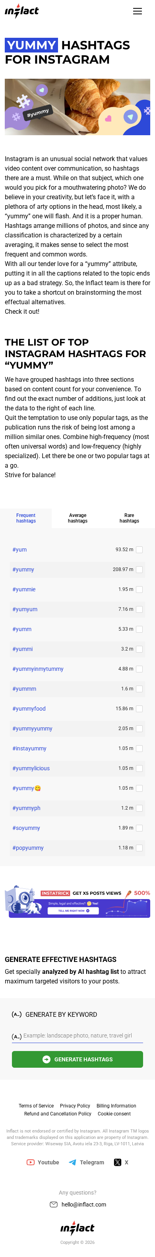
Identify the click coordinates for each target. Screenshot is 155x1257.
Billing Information (116, 1106)
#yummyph (26, 808)
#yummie (23, 589)
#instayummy (29, 748)
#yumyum (24, 609)
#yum (19, 549)
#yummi (22, 649)
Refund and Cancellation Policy (57, 1114)
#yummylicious (31, 768)
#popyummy (28, 848)
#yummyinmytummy (38, 669)
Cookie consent (114, 1114)
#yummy (23, 569)
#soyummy (26, 828)
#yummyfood (29, 708)
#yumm (21, 629)
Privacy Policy (75, 1106)
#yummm (24, 689)
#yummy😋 (26, 788)
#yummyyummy (32, 728)
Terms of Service (36, 1106)
